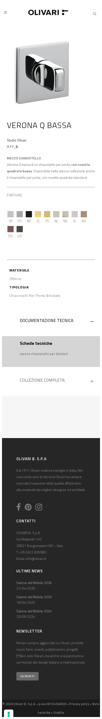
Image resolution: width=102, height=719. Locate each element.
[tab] (51, 321)
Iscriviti (27, 676)
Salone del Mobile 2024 (34, 611)
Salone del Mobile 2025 (34, 596)
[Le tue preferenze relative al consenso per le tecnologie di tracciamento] (8, 714)
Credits (58, 712)
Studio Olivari (16, 140)
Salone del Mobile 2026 (34, 582)
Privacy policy (79, 703)
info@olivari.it (36, 558)
